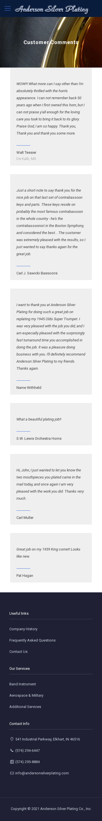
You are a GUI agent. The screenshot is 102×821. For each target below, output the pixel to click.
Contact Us (18, 651)
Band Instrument (22, 684)
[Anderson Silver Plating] (51, 8)
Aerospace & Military (26, 695)
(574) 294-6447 (27, 750)
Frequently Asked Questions (32, 640)
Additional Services (25, 707)
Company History (23, 629)
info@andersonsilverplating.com (41, 773)
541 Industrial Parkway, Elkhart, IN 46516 (47, 739)
